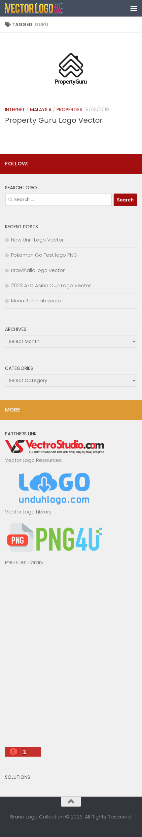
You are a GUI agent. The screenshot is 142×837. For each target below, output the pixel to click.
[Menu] (133, 8)
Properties (69, 109)
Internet (15, 109)
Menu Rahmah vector (37, 300)
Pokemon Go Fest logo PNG (44, 254)
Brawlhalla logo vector (38, 270)
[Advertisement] (71, 659)
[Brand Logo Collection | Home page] (43, 8)
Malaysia (41, 109)
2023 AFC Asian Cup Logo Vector (51, 285)
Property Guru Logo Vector (54, 120)
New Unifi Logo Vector (37, 239)
